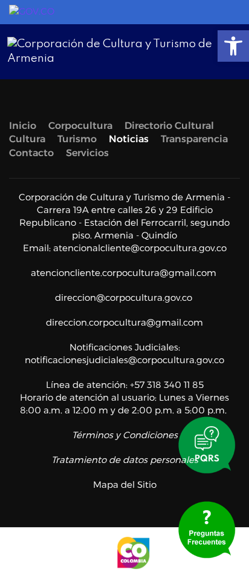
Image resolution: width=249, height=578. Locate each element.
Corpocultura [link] (80, 125)
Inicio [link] (22, 125)
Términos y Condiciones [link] (125, 435)
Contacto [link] (31, 153)
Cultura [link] (27, 139)
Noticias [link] (129, 139)
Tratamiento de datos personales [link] (124, 459)
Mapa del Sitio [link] (125, 484)
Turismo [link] (77, 139)
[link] (233, 46)
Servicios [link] (87, 153)
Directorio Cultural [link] (169, 125)
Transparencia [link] (194, 139)
